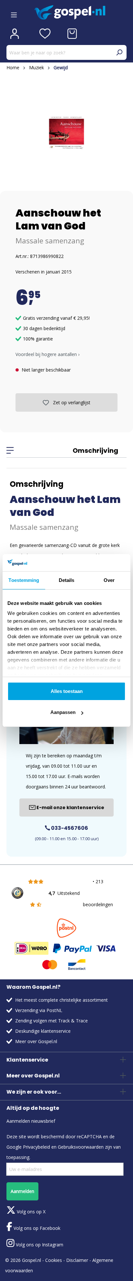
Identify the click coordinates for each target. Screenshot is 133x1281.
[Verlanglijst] (45, 33)
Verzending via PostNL (38, 1010)
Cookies (53, 1260)
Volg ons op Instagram (39, 1245)
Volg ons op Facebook (36, 1228)
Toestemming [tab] (23, 580)
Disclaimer (77, 1260)
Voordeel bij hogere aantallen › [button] (47, 354)
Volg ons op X (30, 1212)
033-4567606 (69, 828)
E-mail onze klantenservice (70, 807)
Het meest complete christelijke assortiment (61, 1000)
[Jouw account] (14, 33)
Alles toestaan (67, 691)
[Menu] (13, 12)
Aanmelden (22, 1191)
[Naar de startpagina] (80, 12)
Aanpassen (63, 712)
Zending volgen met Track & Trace (51, 1021)
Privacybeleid (36, 1147)
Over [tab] (109, 580)
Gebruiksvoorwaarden (81, 1147)
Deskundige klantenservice (43, 1031)
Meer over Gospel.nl (36, 1041)
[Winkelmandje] (72, 33)
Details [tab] (67, 580)
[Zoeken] (119, 52)
